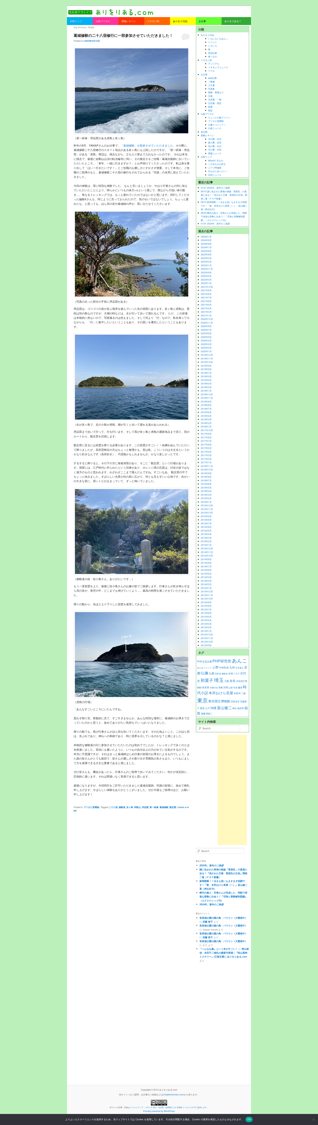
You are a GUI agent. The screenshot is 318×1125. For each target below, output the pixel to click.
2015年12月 (207, 505)
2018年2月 (206, 423)
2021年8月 (206, 293)
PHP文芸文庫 (204, 661)
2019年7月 (206, 372)
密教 (220, 687)
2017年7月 (206, 440)
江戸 (207, 708)
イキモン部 (206, 60)
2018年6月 (206, 412)
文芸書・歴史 (214, 103)
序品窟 (145, 807)
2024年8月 (206, 240)
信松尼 (218, 673)
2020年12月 (207, 318)
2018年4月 (206, 415)
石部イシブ (206, 156)
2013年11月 (207, 595)
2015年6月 (206, 526)
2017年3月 (206, 455)
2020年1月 (206, 351)
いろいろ (212, 45)
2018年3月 (206, 419)
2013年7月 (206, 609)
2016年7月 (206, 480)
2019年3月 (206, 383)
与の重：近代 (214, 138)
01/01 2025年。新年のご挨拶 (215, 187)
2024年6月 (206, 243)
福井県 (240, 708)
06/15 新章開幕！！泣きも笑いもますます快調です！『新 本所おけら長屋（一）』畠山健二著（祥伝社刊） (224, 205)
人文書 (211, 85)
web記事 (212, 77)
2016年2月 (206, 498)
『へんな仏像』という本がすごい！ (218, 949)
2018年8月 (206, 405)
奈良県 (205, 687)
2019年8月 (206, 369)
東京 (202, 700)
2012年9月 (206, 645)
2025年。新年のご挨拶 (211, 865)
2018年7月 (206, 408)
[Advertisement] (232, 790)
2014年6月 (206, 569)
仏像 (204, 672)
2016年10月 (207, 469)
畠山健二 (224, 707)
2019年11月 (207, 358)
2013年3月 (206, 623)
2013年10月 (207, 598)
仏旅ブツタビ (207, 113)
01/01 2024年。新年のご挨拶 (215, 223)
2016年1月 (206, 501)
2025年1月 (206, 236)
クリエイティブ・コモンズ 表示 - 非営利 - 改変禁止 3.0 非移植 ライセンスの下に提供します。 (169, 1107)
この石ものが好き (217, 163)
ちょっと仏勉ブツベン (219, 117)
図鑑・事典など (216, 92)
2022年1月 (206, 283)
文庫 (210, 95)
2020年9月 (206, 326)
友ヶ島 (129, 807)
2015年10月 (207, 512)
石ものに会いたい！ (218, 171)
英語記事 (212, 52)
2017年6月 (206, 444)
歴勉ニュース (214, 153)
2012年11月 (207, 638)
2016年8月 (206, 476)
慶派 (240, 687)
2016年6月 (206, 483)
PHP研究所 (221, 661)
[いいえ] (313, 1119)
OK (249, 1119)
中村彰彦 (224, 667)
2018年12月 (207, 394)
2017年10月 (207, 430)
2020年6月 (206, 333)
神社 (234, 708)
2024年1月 (206, 247)
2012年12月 (207, 634)
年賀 (235, 687)
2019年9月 (206, 365)
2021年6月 (206, 301)
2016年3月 (206, 494)
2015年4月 (206, 534)
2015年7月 (206, 523)
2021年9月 (206, 290)
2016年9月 (206, 473)
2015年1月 (206, 544)
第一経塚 (154, 807)
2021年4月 (206, 308)
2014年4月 (206, 577)
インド (209, 667)
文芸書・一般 (214, 99)
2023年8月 (206, 254)
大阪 (226, 681)
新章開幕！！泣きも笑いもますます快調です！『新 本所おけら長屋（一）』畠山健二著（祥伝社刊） (223, 884)
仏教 (211, 673)
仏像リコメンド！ (217, 124)
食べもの (212, 56)
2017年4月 (206, 451)
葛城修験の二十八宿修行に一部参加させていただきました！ (123, 35)
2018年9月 (206, 401)
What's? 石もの (215, 160)
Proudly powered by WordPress (159, 1110)
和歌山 (137, 807)
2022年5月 (206, 275)
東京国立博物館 (219, 701)
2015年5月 (206, 530)
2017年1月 (206, 462)
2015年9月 (206, 516)
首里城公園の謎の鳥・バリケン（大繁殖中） (223, 917)
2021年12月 (207, 286)
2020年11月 (207, 322)
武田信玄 (235, 701)
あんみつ (201, 667)
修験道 (122, 807)
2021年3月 (206, 311)
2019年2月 (206, 387)
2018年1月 (206, 426)
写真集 (211, 88)
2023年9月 (206, 250)
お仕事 (204, 74)
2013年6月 (206, 612)
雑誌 (210, 110)
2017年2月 (206, 458)
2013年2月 (206, 627)
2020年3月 (206, 344)
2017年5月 (206, 448)
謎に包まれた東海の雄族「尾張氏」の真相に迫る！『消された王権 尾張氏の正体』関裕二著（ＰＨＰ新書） (223, 873)
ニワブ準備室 (214, 167)
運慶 (203, 713)
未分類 (204, 131)
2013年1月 (206, 630)
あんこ (239, 660)
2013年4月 (206, 620)
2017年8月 (206, 437)
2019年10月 (207, 361)
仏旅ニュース (214, 128)
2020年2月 (206, 347)
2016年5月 (206, 487)
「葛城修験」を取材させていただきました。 (148, 145)
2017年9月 (206, 433)
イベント (212, 42)
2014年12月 (207, 548)
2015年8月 (206, 519)
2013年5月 (206, 616)
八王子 (237, 673)
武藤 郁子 (208, 921)
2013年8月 (206, 605)
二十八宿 (113, 807)
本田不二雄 (240, 693)
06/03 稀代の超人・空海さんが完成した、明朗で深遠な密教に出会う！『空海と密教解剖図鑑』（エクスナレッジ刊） (224, 216)
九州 (232, 667)
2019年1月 (206, 390)
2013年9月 (206, 602)
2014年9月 (206, 559)
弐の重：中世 (214, 149)
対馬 (225, 687)
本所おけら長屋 (221, 692)
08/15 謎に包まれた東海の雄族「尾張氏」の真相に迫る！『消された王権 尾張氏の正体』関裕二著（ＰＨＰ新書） (224, 195)
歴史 (202, 708)
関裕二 (209, 713)
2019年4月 (206, 379)
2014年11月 (207, 552)
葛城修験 (164, 807)
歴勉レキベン (207, 135)
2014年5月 (206, 573)
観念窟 (172, 807)
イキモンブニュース (218, 67)
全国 (230, 673)
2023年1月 (206, 265)
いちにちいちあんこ (218, 38)
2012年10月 (207, 641)
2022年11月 (207, 268)
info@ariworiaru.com (173, 1094)
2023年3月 (206, 258)
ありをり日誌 (207, 34)
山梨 (231, 687)
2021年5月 (206, 304)
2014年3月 (206, 580)
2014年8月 (206, 562)
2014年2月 (206, 584)
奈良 (233, 681)
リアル (211, 70)
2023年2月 (206, 261)
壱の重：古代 (214, 146)
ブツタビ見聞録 (91, 807)
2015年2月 (206, 541)
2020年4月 (206, 340)
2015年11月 (207, 509)
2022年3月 (206, 279)
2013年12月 (207, 591)
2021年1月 (206, 315)
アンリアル (213, 63)
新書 (210, 106)
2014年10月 (207, 555)
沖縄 (213, 708)
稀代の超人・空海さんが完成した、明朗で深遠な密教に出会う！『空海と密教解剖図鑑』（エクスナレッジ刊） (223, 896)
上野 (215, 667)
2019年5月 (206, 376)
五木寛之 (239, 667)
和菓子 (207, 680)
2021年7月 (206, 297)
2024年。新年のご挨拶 (211, 904)
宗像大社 (214, 687)
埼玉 (219, 679)
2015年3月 (206, 537)
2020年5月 (206, 336)
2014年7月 (206, 566)
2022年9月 (206, 272)
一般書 (211, 81)
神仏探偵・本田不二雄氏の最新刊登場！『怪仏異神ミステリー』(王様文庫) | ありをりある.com (224, 952)
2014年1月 (206, 587)
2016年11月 (207, 466)
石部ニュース (214, 174)
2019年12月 (207, 354)
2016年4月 (206, 491)
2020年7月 (206, 329)
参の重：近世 (214, 142)
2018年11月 (207, 397)
